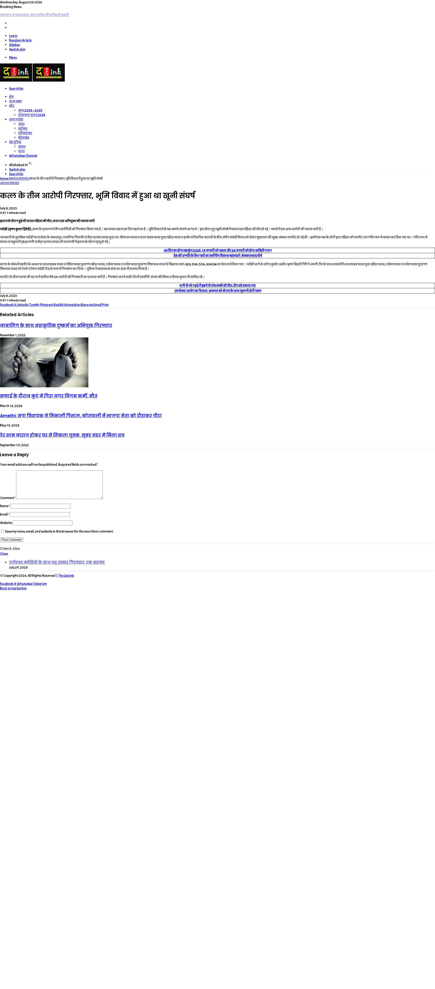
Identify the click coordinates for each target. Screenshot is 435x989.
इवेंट (11, 106)
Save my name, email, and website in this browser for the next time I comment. (59, 531)
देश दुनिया (15, 142)
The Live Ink (66, 575)
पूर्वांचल (22, 128)
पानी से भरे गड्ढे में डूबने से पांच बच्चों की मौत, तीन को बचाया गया (217, 285)
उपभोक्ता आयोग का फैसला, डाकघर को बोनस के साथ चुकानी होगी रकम (217, 290)
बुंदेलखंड (23, 137)
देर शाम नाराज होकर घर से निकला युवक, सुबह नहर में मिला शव (62, 435)
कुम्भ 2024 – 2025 (30, 110)
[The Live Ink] (32, 80)
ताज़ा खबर (15, 101)
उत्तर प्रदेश (16, 119)
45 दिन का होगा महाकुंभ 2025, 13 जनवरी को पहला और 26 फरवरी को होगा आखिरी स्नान (218, 250)
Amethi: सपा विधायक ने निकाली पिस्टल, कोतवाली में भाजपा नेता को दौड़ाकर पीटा (81, 416)
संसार (22, 146)
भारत (21, 151)
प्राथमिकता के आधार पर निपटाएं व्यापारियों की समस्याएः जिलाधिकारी (42, 15)
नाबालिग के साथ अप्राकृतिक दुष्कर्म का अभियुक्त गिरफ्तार (56, 325)
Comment (8, 498)
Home (4, 178)
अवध (21, 124)
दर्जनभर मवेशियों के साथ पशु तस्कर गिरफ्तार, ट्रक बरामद (57, 562)
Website (6, 523)
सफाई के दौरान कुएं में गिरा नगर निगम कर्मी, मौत (48, 396)
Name (5, 506)
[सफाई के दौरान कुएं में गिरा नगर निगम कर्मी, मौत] (44, 386)
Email (4, 514)
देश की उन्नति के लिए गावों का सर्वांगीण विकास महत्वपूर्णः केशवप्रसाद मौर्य (217, 255)
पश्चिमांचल (25, 133)
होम (11, 97)
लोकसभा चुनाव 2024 (31, 115)
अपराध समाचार (19, 178)
